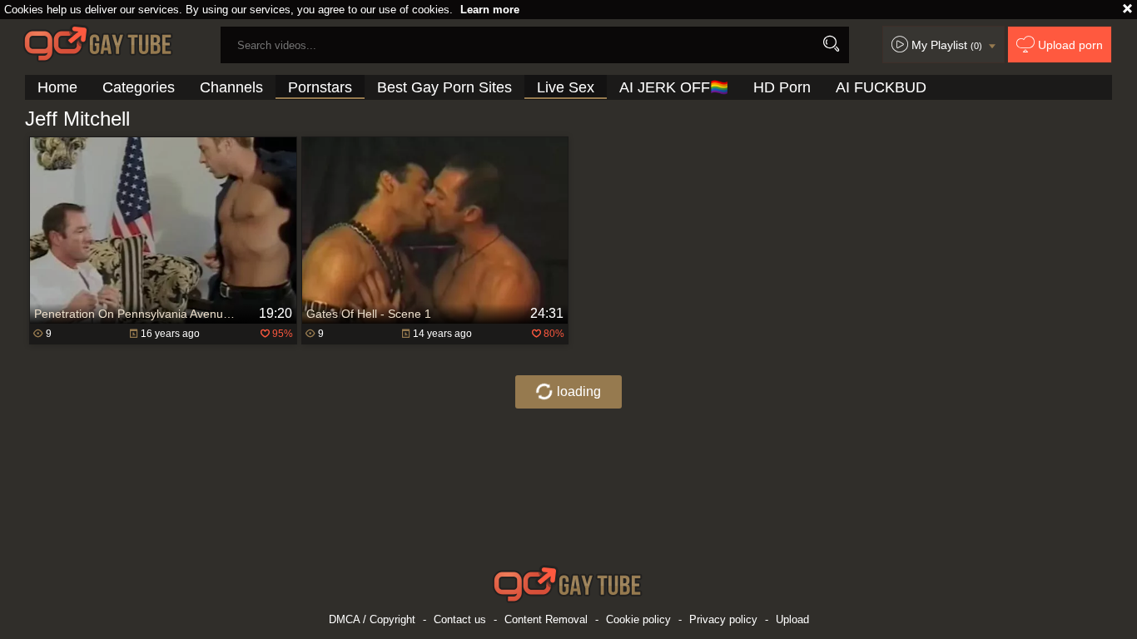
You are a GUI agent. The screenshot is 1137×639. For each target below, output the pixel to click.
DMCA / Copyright (372, 619)
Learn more (489, 9)
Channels (231, 87)
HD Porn (782, 87)
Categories (138, 87)
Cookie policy (638, 619)
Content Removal (546, 619)
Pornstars (320, 87)
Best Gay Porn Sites (444, 87)
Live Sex (565, 87)
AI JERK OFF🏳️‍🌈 (673, 87)
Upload (792, 619)
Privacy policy (723, 619)
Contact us (460, 619)
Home (57, 87)
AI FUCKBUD (881, 87)
